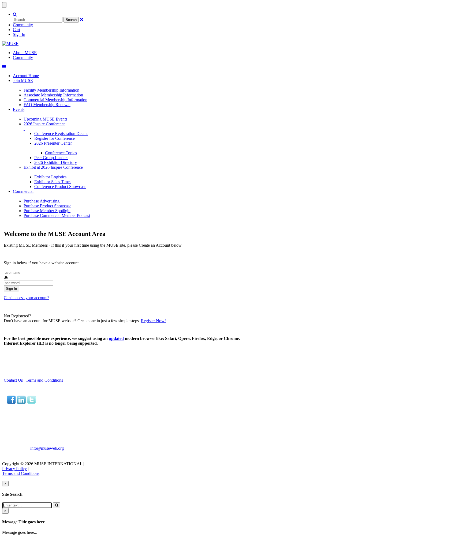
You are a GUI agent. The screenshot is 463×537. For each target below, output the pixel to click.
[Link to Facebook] (11, 402)
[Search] (56, 505)
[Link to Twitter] (31, 402)
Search (71, 20)
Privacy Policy (14, 468)
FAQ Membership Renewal (47, 104)
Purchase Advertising (41, 201)
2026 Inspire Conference (44, 124)
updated (116, 338)
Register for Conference (54, 138)
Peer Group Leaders (51, 157)
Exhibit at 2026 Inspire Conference (53, 167)
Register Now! (153, 320)
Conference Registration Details (61, 133)
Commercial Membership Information (55, 99)
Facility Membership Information (51, 90)
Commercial (23, 191)
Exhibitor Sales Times (52, 181)
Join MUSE (23, 80)
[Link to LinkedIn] (21, 402)
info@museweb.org (47, 448)
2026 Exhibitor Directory (55, 162)
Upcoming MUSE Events (45, 119)
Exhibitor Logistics (50, 177)
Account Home (26, 75)
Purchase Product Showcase (47, 206)
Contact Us (13, 380)
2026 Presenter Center (53, 143)
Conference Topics (61, 153)
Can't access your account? (26, 297)
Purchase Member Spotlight (47, 210)
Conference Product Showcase (60, 186)
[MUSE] (10, 43)
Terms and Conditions (44, 380)
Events (18, 109)
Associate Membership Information (53, 95)
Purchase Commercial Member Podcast (57, 215)
